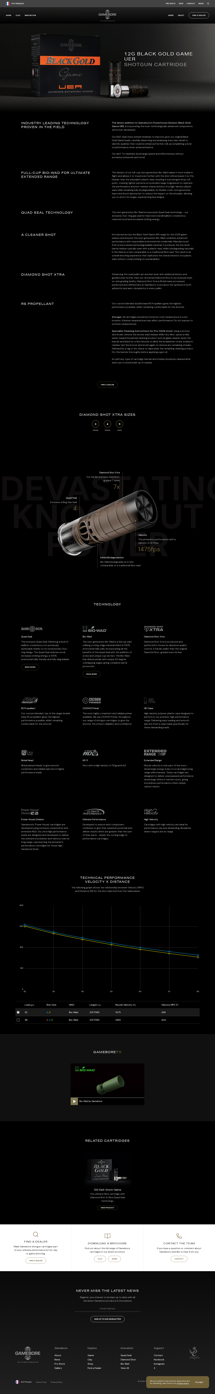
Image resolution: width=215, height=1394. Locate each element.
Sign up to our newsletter (107, 1319)
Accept (199, 1382)
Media (201, 3)
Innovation (30, 15)
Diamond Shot (128, 1359)
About (181, 15)
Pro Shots (170, 3)
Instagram (159, 1363)
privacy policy (183, 1383)
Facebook (159, 1359)
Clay (18, 15)
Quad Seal (126, 1355)
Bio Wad (125, 1363)
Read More (30, 667)
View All (125, 1368)
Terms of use (41, 1382)
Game (8, 15)
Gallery (58, 1368)
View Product (107, 1208)
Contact (191, 3)
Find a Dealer (198, 15)
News (170, 15)
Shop (181, 3)
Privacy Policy (56, 1382)
